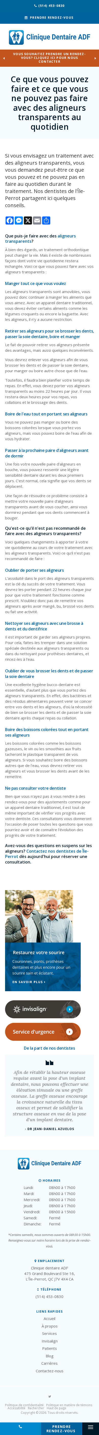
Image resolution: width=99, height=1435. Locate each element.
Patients (49, 1348)
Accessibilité (16, 1408)
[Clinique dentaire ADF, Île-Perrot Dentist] (49, 1168)
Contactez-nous (49, 1370)
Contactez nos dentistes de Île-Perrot (47, 853)
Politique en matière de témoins (69, 1405)
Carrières (49, 1363)
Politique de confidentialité (24, 1405)
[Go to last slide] (4, 58)
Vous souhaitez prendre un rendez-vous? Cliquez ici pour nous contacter (49, 57)
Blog (50, 1355)
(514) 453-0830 (51, 6)
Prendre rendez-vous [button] (51, 17)
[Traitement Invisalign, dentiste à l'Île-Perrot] (43, 1017)
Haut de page (56, 1408)
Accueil (49, 1318)
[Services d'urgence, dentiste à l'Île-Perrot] (43, 1039)
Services (49, 1333)
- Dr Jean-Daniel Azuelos (49, 1129)
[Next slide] (95, 58)
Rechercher (36, 1408)
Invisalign (50, 1340)
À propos (50, 1326)
